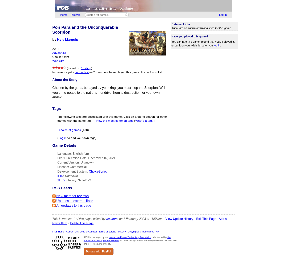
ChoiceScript (98, 171)
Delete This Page (81, 223)
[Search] (126, 15)
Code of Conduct (88, 231)
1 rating (86, 68)
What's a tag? (144, 120)
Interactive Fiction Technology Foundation (130, 237)
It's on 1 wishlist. (152, 72)
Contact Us (72, 231)
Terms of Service (107, 231)
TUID (61, 180)
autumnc (112, 218)
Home (63, 14)
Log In (223, 14)
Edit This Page (206, 218)
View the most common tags (114, 120)
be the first (82, 72)
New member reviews (72, 196)
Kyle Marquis (67, 39)
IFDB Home (58, 231)
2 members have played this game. (116, 72)
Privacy (122, 231)
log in (217, 45)
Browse (75, 14)
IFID (60, 176)
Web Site (58, 60)
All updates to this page (73, 205)
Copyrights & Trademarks (141, 231)
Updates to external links (74, 201)
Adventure (59, 52)
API (157, 231)
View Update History (179, 218)
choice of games (70, 130)
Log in (62, 138)
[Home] (143, 6)
